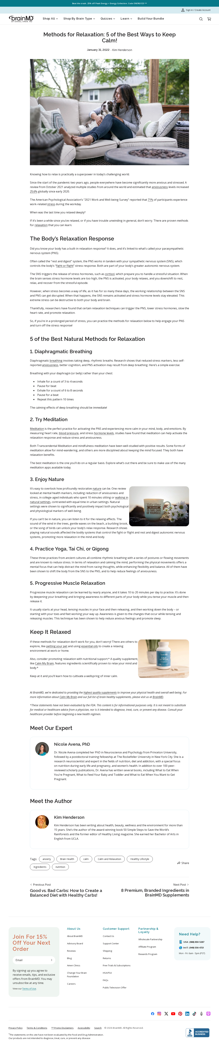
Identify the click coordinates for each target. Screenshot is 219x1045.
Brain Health (67, 859)
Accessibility (84, 1027)
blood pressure (69, 433)
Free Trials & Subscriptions (117, 965)
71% (150, 200)
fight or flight (64, 266)
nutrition (60, 866)
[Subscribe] (51, 960)
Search (98, 1027)
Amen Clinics (73, 965)
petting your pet (56, 646)
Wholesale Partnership (150, 939)
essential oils (89, 646)
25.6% (33, 191)
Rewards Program (147, 954)
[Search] (200, 19)
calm (86, 859)
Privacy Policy (16, 1027)
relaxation (41, 225)
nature (97, 488)
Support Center (111, 943)
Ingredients (40, 866)
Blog (69, 958)
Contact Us (108, 936)
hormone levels (104, 433)
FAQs (105, 980)
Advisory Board (75, 943)
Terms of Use (29, 988)
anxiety (47, 859)
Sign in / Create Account (198, 9)
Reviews (71, 950)
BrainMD (117, 1027)
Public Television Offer (114, 987)
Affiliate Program (147, 946)
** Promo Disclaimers (62, 1027)
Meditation (37, 429)
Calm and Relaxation (109, 859)
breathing (56, 360)
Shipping (107, 950)
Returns (107, 958)
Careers (71, 983)
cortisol (109, 274)
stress (51, 204)
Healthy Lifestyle (139, 859)
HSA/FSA (107, 972)
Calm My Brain (44, 663)
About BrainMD (75, 936)
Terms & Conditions (37, 1027)
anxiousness (160, 187)
